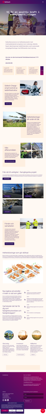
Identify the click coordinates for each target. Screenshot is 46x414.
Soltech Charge (8, 103)
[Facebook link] (5, 400)
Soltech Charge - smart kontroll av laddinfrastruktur (11, 88)
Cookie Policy (14, 412)
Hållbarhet (33, 343)
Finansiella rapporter (20, 354)
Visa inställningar (19, 410)
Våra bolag (6, 343)
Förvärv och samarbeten (9, 243)
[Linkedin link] (8, 400)
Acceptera (4, 410)
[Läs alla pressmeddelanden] (41, 70)
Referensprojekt (6, 178)
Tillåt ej (12, 410)
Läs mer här (8, 63)
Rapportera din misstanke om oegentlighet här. (31, 385)
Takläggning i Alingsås (10, 201)
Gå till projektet (7, 196)
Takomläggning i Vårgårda (33, 186)
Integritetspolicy (10, 412)
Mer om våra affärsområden (10, 161)
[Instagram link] (3, 400)
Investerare (19, 343)
